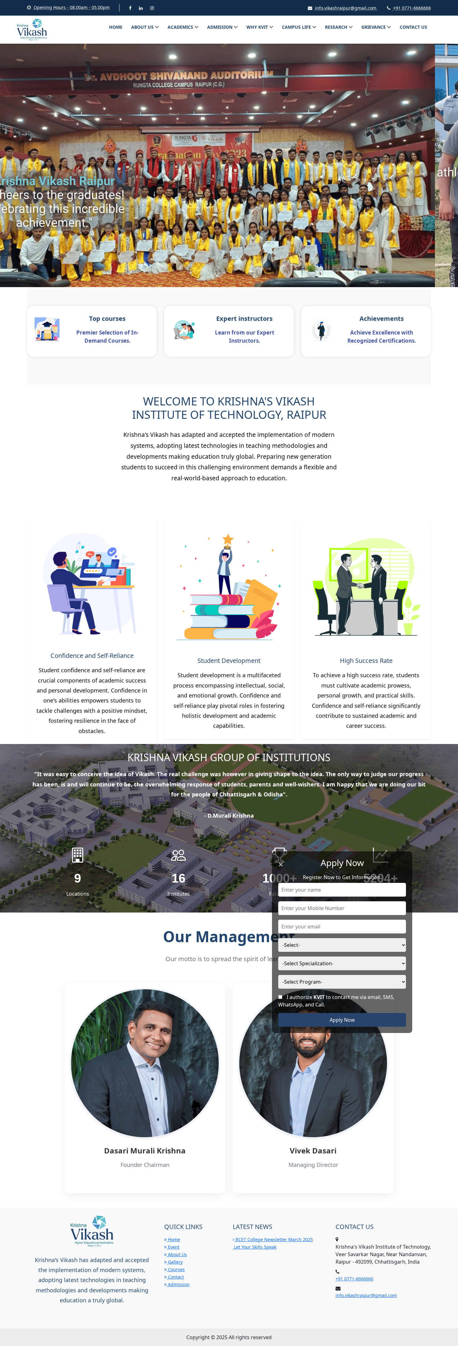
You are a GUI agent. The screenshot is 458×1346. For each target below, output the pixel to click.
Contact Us (413, 27)
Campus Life (296, 27)
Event (173, 1247)
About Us (177, 1254)
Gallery (175, 1262)
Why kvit (257, 27)
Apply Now (342, 1019)
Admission (219, 27)
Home (115, 27)
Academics (180, 27)
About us (142, 27)
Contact (175, 1277)
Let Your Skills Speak (254, 1247)
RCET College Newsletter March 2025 (273, 1239)
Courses (176, 1269)
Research (336, 27)
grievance (373, 27)
